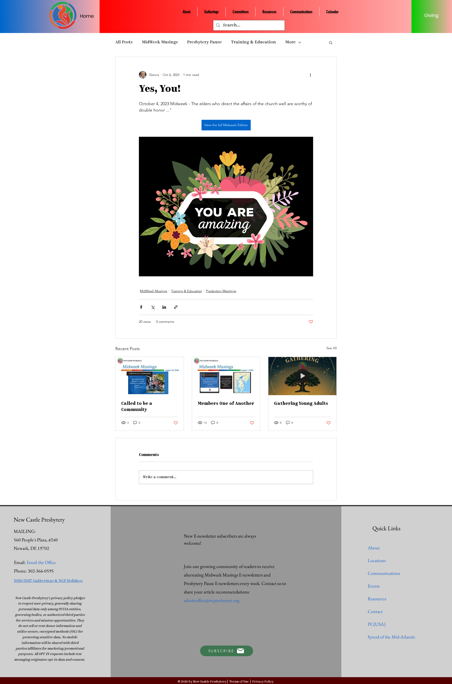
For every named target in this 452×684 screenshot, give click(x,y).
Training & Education (253, 42)
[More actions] (310, 75)
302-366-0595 (41, 571)
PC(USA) (376, 624)
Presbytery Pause (204, 42)
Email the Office (41, 562)
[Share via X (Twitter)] (152, 307)
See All (331, 348)
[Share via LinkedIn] (164, 307)
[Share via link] (176, 307)
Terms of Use (239, 681)
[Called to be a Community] (150, 376)
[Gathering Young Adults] (302, 376)
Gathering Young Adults (301, 404)
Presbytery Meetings (221, 291)
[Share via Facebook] (141, 307)
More (290, 42)
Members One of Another (226, 404)
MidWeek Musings (160, 42)
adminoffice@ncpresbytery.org (211, 600)
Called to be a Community (136, 407)
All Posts (124, 42)
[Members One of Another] (226, 376)
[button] (330, 42)
